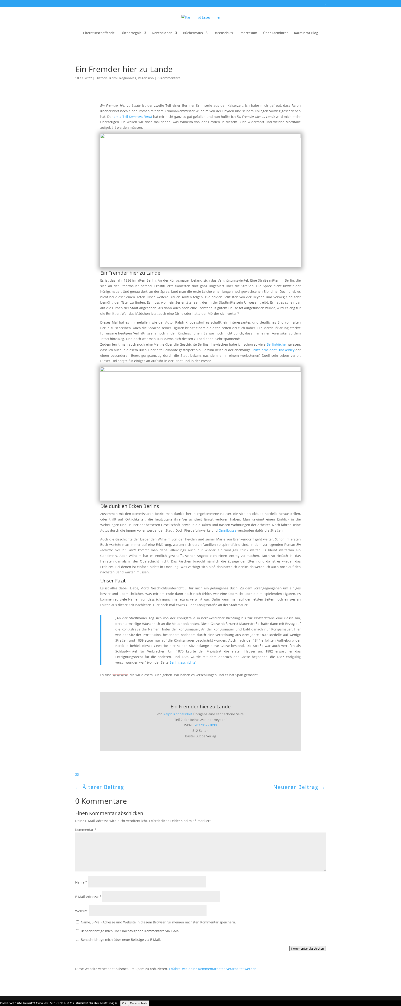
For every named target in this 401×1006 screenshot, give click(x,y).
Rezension (146, 78)
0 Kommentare (169, 78)
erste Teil (132, 116)
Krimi (113, 78)
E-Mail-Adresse (88, 896)
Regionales (127, 78)
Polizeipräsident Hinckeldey (273, 350)
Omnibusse (227, 530)
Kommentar (85, 829)
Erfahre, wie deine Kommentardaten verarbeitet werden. (213, 969)
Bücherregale (131, 33)
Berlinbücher (277, 344)
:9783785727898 (204, 725)
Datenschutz (223, 33)
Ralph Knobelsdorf (177, 714)
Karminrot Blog (306, 33)
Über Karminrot (275, 33)
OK (124, 1003)
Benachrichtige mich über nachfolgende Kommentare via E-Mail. (131, 931)
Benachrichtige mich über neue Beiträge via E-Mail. (121, 939)
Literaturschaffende (99, 33)
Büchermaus (193, 33)
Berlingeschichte (181, 662)
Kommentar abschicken (307, 948)
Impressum (248, 33)
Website (81, 911)
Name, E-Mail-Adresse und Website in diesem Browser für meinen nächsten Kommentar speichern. (158, 922)
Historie (102, 78)
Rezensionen (162, 33)
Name (81, 882)
